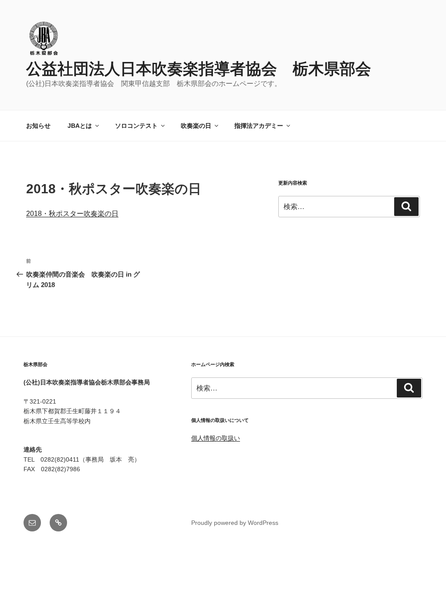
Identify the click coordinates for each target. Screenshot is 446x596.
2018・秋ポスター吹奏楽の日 (72, 213)
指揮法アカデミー (258, 125)
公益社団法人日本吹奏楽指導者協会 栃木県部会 (198, 69)
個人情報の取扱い (215, 438)
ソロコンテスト (136, 125)
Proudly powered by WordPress (234, 522)
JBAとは (80, 125)
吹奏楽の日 (196, 125)
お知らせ (38, 125)
